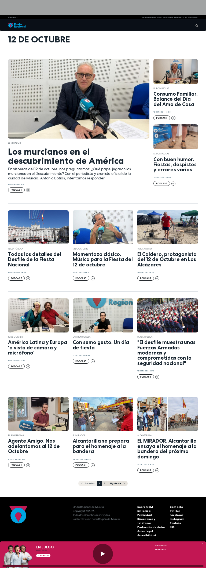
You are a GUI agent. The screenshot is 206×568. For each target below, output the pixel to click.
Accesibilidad (146, 535)
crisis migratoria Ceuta (151, 17)
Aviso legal (145, 531)
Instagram (177, 519)
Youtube (176, 523)
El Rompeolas (161, 88)
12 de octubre (80, 248)
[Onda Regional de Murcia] (17, 25)
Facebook (176, 515)
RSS (172, 527)
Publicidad (144, 515)
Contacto (176, 507)
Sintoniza (143, 511)
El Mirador (14, 143)
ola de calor (168, 17)
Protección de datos (151, 527)
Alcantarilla (144, 435)
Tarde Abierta (144, 248)
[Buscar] (195, 25)
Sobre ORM (145, 507)
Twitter (175, 511)
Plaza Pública (15, 248)
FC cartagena (191, 17)
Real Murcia (179, 17)
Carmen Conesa (81, 336)
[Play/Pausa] (103, 554)
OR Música (160, 549)
